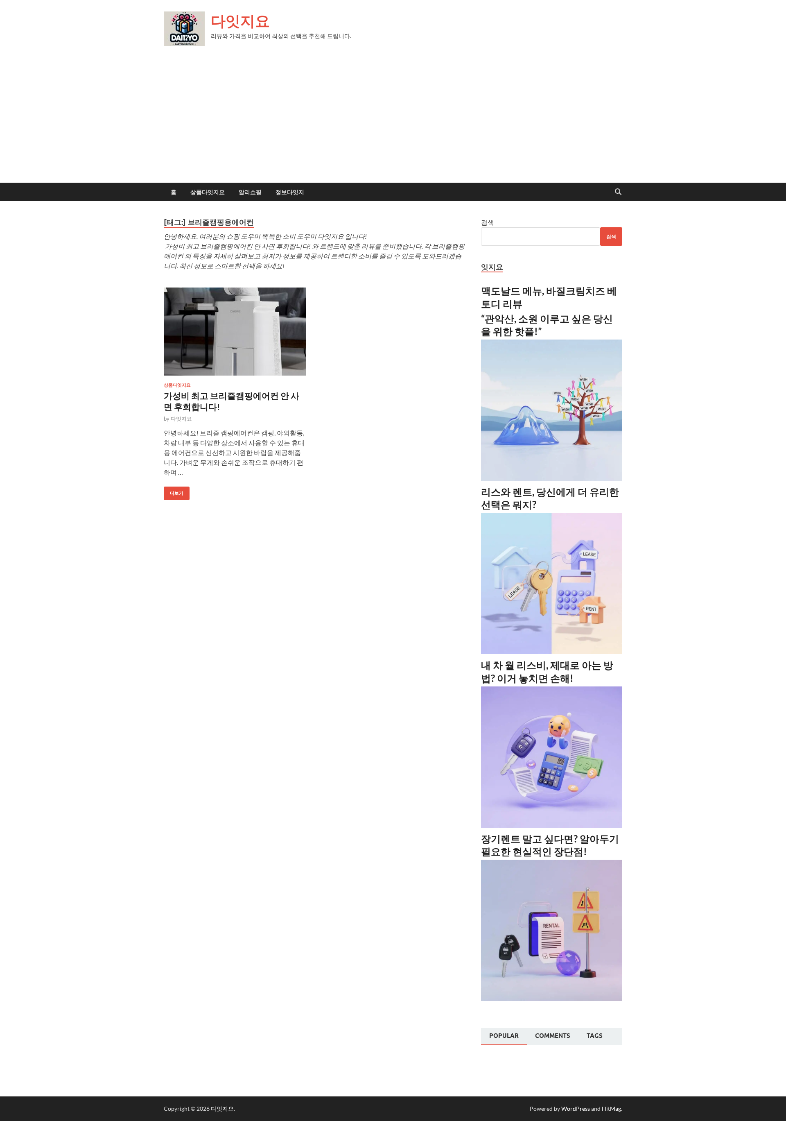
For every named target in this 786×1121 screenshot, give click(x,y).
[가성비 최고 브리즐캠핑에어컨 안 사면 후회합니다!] (235, 332)
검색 (487, 222)
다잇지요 (240, 21)
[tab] (504, 1036)
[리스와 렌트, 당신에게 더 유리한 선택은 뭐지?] (551, 651)
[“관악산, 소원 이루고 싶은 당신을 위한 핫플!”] (551, 478)
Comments (552, 1035)
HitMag (611, 1108)
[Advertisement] (393, 121)
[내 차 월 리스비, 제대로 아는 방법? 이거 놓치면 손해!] (551, 825)
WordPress (575, 1108)
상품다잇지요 (207, 192)
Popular (504, 1035)
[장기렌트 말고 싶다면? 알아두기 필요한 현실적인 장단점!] (551, 998)
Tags (595, 1035)
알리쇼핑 (250, 192)
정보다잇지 (290, 192)
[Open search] (618, 192)
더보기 (173, 491)
